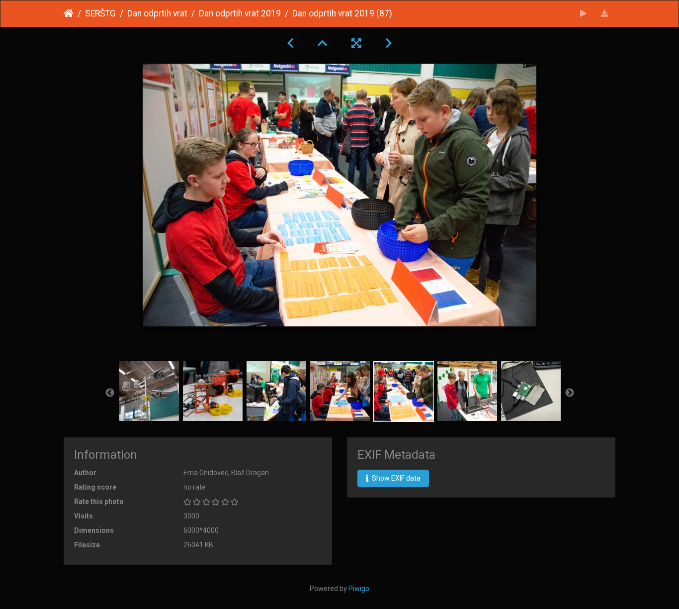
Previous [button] (110, 393)
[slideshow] (583, 13)
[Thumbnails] (323, 43)
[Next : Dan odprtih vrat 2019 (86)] (388, 43)
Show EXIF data (395, 478)
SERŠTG (100, 13)
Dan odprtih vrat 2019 (240, 13)
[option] (149, 391)
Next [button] (570, 393)
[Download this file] (604, 13)
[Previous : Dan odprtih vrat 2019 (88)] (290, 43)
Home (69, 13)
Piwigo (358, 589)
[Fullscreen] (356, 43)
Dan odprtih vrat (157, 13)
